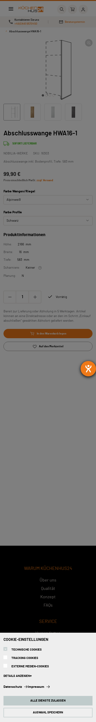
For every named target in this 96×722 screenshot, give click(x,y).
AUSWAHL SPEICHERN (48, 712)
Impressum (36, 687)
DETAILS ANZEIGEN (16, 676)
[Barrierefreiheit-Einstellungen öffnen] (88, 368)
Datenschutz (12, 687)
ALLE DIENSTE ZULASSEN (48, 700)
